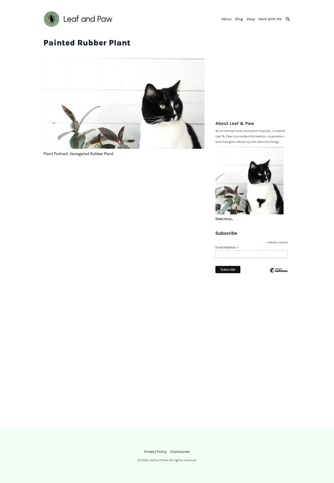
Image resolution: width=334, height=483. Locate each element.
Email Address (227, 247)
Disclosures (180, 451)
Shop (251, 19)
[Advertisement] (253, 86)
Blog (239, 19)
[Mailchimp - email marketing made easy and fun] (278, 279)
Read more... (224, 218)
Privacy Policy (155, 451)
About (227, 19)
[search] (288, 19)
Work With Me (270, 19)
